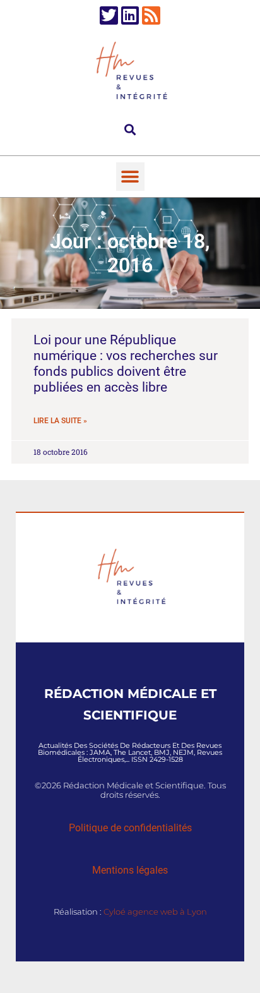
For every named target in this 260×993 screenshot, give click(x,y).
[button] (130, 129)
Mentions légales (130, 870)
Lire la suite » (60, 420)
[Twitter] (109, 15)
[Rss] (151, 15)
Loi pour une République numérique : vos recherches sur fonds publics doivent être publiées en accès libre (125, 363)
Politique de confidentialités (130, 828)
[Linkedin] (130, 15)
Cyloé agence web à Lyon (155, 911)
